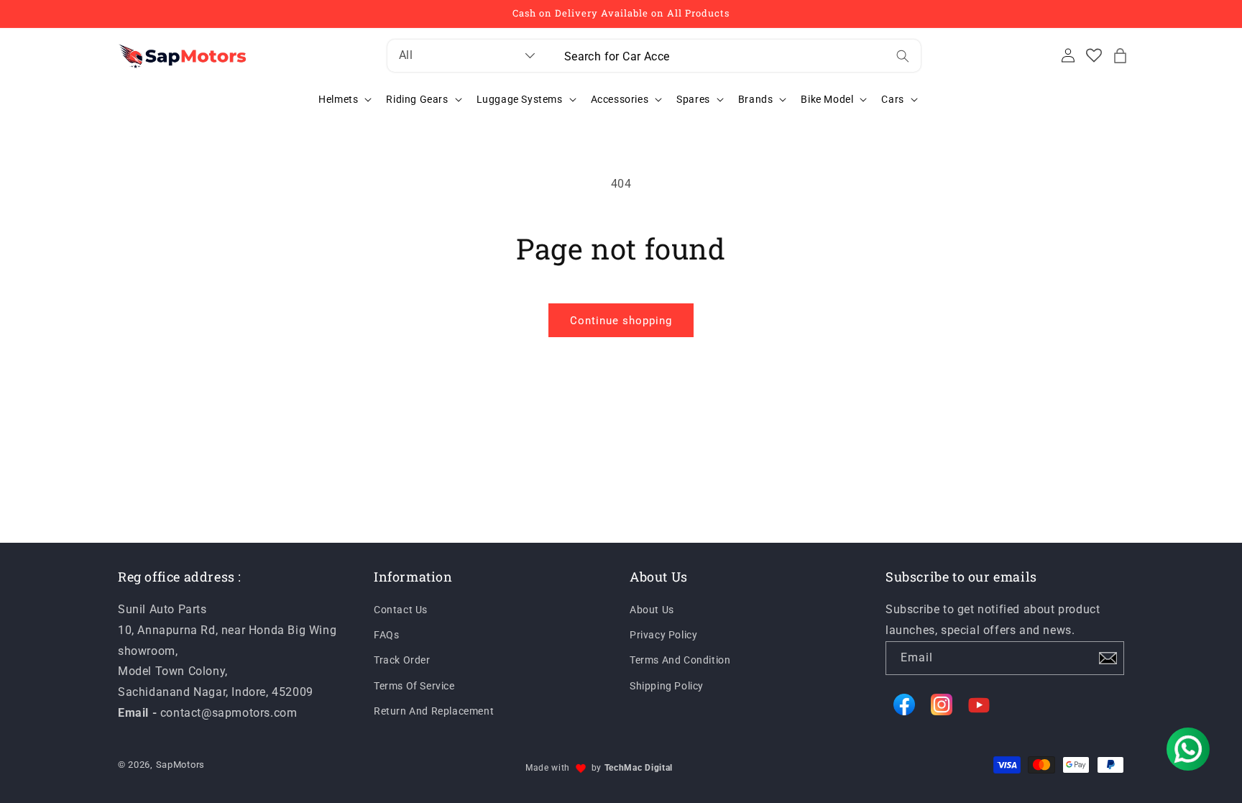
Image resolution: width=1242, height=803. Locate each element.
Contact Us (401, 609)
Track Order (402, 660)
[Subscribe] (1107, 658)
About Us (652, 609)
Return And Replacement (434, 711)
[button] (1120, 55)
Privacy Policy (663, 635)
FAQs (386, 635)
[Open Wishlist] (1094, 55)
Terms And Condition (680, 660)
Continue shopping (621, 320)
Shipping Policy (667, 686)
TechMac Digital (638, 768)
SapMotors (180, 764)
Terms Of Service (414, 686)
